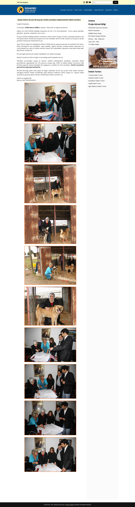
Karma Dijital (69, 505)
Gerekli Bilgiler (88, 10)
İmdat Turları (78, 10)
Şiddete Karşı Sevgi (94, 33)
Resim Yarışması (94, 30)
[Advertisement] (50, 486)
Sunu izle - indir (93, 42)
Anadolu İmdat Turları (96, 78)
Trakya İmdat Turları (95, 75)
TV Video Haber (93, 44)
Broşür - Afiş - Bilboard (96, 39)
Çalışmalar (108, 10)
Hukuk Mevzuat (98, 10)
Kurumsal (69, 10)
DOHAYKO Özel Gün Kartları (98, 28)
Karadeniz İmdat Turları (96, 81)
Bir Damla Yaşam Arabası (97, 36)
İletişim (116, 10)
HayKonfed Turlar (94, 84)
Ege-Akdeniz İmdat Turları (97, 86)
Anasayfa (63, 10)
